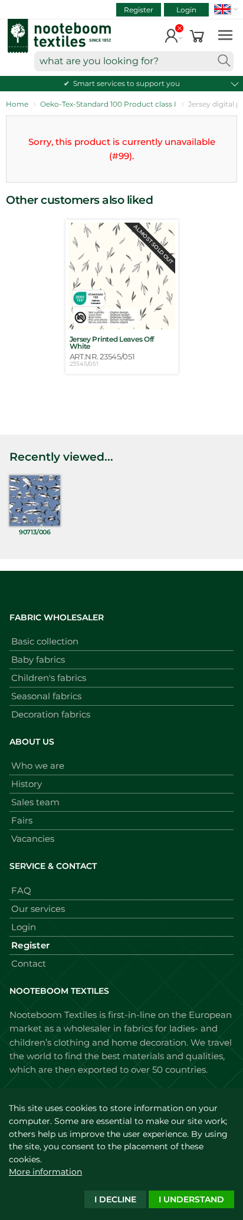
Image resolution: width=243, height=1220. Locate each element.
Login (186, 9)
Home (17, 104)
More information (45, 1171)
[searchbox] (134, 61)
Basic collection (44, 641)
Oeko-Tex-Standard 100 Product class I (108, 104)
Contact (28, 963)
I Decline (115, 1199)
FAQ (21, 890)
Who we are (37, 765)
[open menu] (225, 34)
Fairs (21, 820)
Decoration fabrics (50, 714)
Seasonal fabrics (46, 696)
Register (138, 9)
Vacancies (32, 838)
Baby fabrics (38, 659)
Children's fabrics (48, 677)
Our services (38, 908)
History (26, 783)
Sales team (35, 802)
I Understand (191, 1199)
